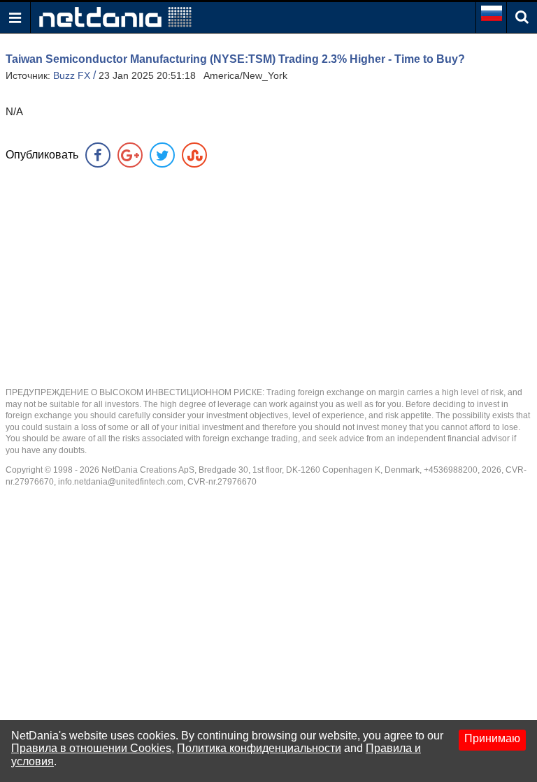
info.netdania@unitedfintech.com (120, 482)
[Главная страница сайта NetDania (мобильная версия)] (115, 16)
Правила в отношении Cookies (91, 748)
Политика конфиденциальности (259, 748)
